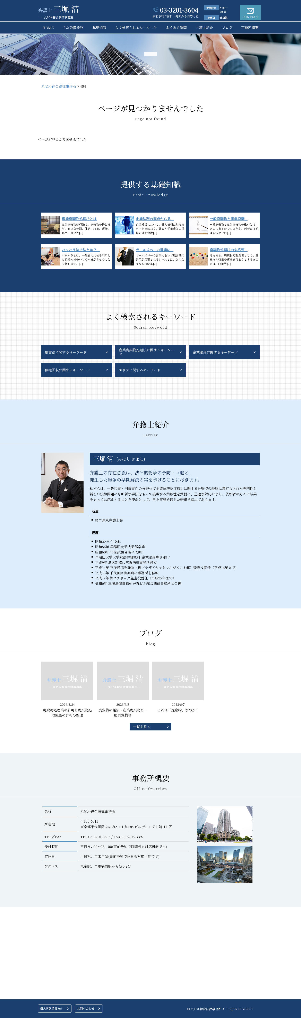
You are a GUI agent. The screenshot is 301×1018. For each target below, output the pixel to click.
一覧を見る (141, 726)
